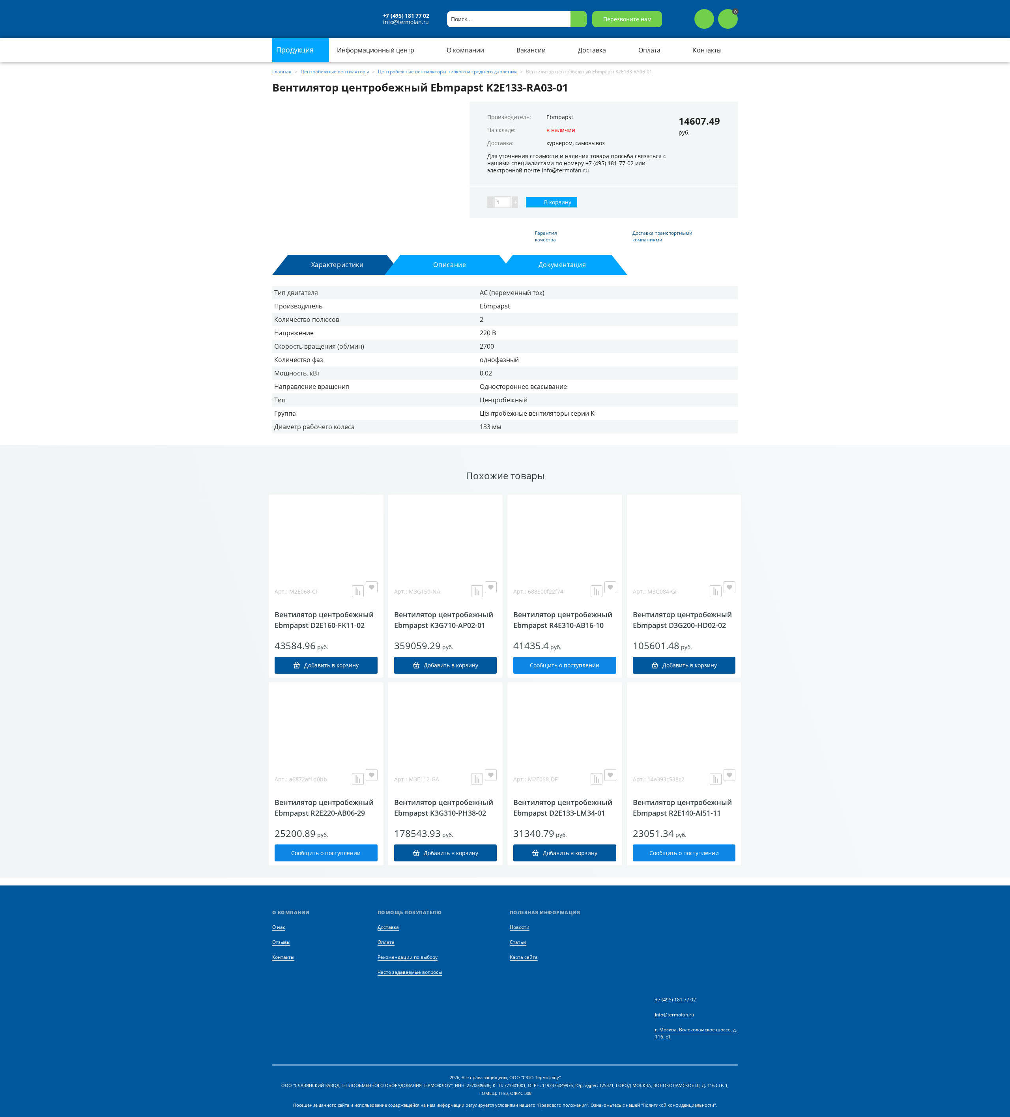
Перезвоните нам (627, 19)
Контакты (283, 957)
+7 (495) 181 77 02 (406, 16)
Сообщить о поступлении (564, 665)
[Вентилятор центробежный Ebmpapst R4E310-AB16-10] (564, 534)
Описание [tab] (449, 264)
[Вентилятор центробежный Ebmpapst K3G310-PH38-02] (445, 721)
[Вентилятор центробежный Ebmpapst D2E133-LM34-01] (564, 721)
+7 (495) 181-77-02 (609, 163)
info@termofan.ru (406, 22)
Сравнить (358, 591)
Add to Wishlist (372, 587)
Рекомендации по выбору (408, 957)
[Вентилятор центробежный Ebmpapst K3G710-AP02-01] (445, 534)
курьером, (560, 143)
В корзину (556, 202)
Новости (519, 927)
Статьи (518, 942)
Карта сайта (524, 957)
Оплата (386, 942)
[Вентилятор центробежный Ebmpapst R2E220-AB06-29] (326, 721)
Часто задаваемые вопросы (410, 972)
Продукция (296, 49)
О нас (278, 927)
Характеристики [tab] (337, 264)
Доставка (388, 927)
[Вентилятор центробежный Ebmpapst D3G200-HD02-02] (684, 534)
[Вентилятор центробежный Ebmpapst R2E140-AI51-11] (684, 721)
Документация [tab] (562, 264)
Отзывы (281, 942)
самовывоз (590, 143)
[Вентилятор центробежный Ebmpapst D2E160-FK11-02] (326, 534)
